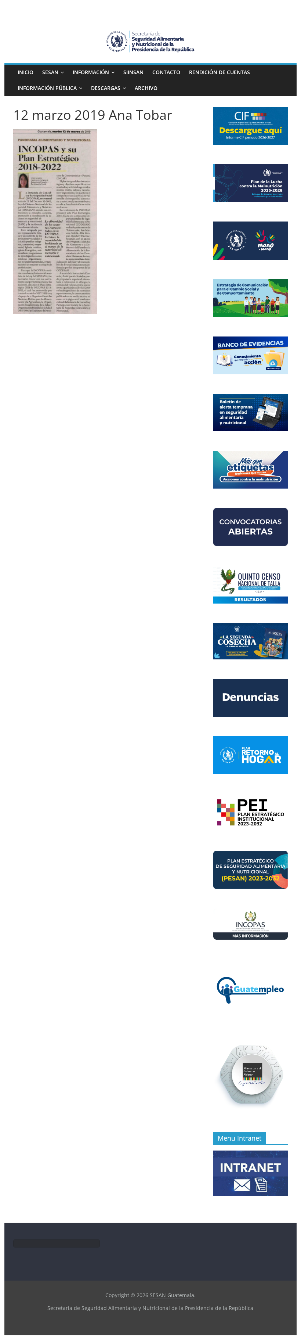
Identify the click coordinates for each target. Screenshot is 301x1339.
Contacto (166, 72)
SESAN (50, 72)
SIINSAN (133, 72)
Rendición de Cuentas (219, 72)
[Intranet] (250, 1154)
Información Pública (47, 87)
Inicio (25, 72)
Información (91, 72)
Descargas (105, 87)
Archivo (146, 87)
